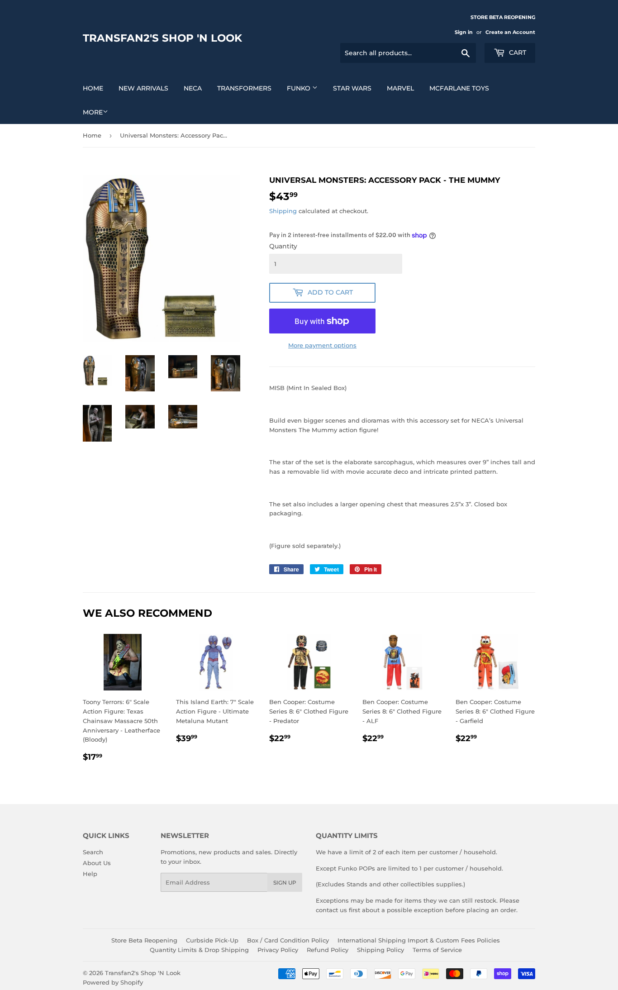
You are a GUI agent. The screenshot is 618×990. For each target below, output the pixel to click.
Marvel (400, 88)
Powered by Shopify (113, 982)
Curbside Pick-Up (212, 940)
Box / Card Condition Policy (288, 940)
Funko (299, 88)
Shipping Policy (380, 949)
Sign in (464, 32)
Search (93, 852)
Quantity (283, 246)
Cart (516, 52)
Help (90, 873)
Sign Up (284, 882)
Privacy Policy (277, 949)
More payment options (322, 345)
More (93, 112)
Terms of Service (437, 949)
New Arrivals (143, 88)
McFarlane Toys (459, 88)
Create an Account (510, 32)
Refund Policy (327, 949)
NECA (193, 88)
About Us (97, 862)
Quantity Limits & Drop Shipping (199, 949)
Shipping (283, 210)
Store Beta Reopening (144, 940)
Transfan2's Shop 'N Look (162, 38)
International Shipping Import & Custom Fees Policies (419, 940)
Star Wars (352, 88)
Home (93, 88)
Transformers (244, 88)
